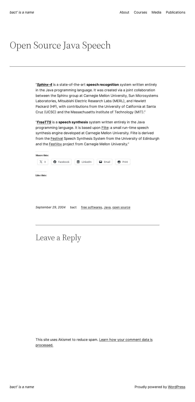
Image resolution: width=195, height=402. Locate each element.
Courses (140, 12)
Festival (57, 138)
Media (156, 12)
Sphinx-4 (44, 85)
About (124, 12)
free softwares (91, 207)
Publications (175, 12)
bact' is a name (22, 12)
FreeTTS (44, 122)
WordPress (176, 387)
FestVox (55, 144)
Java (107, 207)
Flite (104, 128)
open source (121, 207)
